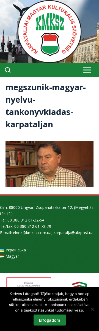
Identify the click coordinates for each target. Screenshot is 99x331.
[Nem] (92, 309)
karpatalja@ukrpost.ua (74, 232)
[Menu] (87, 70)
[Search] (7, 70)
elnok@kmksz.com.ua (32, 232)
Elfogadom (49, 320)
